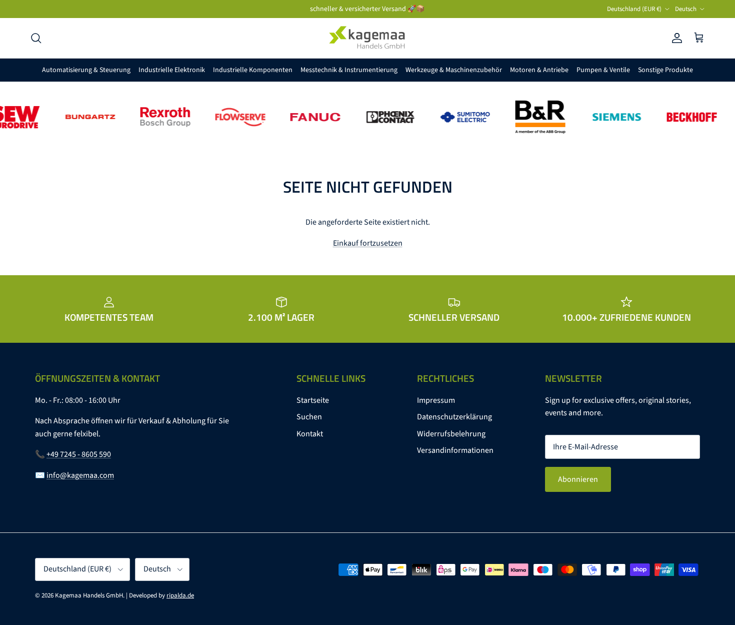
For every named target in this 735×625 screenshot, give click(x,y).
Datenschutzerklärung (454, 416)
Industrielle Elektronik (171, 70)
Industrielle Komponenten (252, 70)
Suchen (309, 416)
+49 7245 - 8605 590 (78, 454)
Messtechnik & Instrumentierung (349, 70)
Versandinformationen (455, 450)
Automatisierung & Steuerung (86, 70)
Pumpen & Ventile (603, 70)
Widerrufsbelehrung (451, 433)
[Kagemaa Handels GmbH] (367, 38)
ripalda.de (180, 595)
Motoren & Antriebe (539, 70)
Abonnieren (578, 479)
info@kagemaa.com (80, 475)
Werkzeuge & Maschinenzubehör (454, 70)
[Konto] (675, 38)
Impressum (436, 400)
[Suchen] (36, 38)
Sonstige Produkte (665, 70)
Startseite (312, 400)
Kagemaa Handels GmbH (89, 595)
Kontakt (309, 433)
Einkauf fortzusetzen (367, 243)
